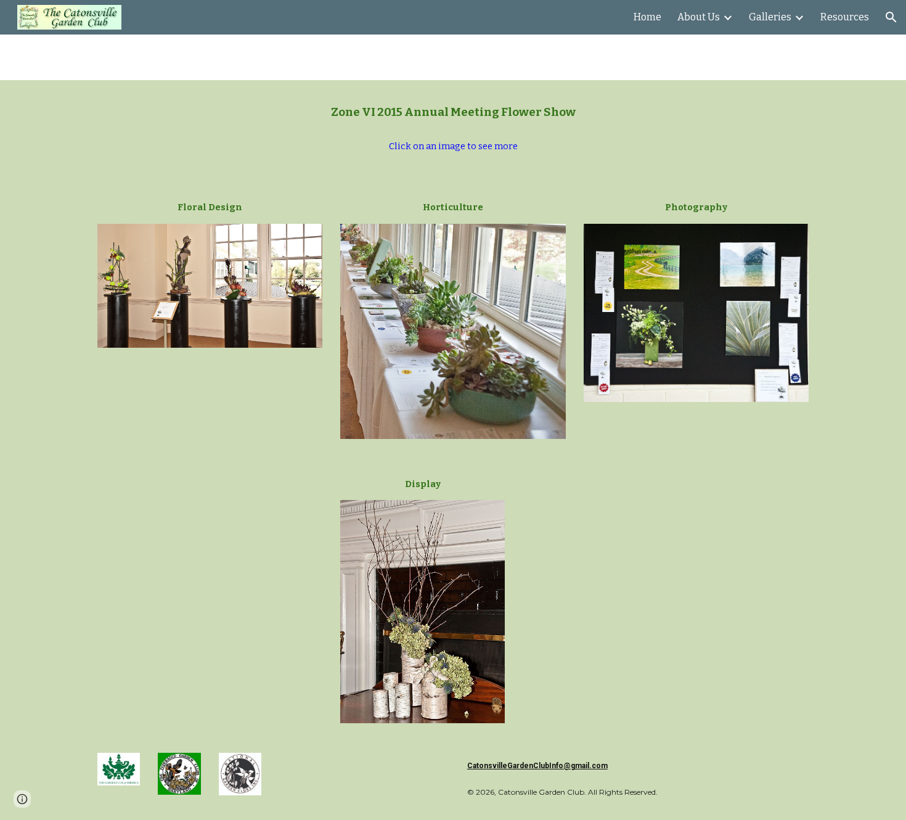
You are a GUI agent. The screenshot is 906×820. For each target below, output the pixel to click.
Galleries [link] (770, 17)
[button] (891, 17)
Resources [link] (844, 17)
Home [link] (647, 17)
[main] (453, 113)
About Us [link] (698, 17)
